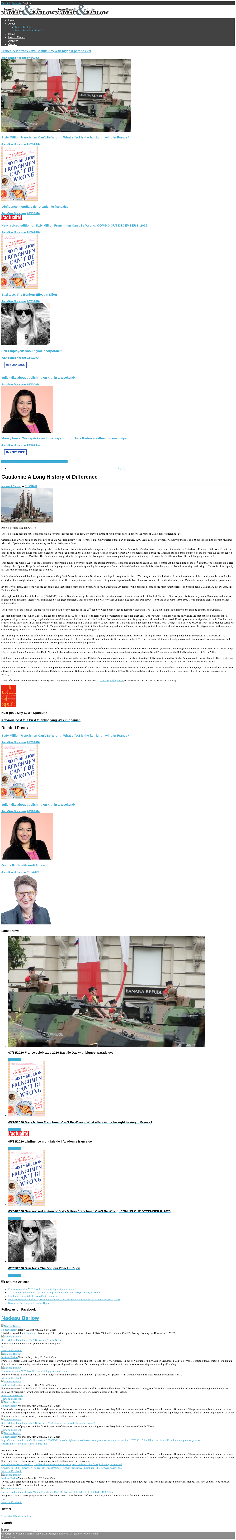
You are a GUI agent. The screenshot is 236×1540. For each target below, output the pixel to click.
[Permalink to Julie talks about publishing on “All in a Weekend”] (27, 431)
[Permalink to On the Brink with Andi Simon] (26, 924)
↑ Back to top (8, 1537)
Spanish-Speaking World (45, 461)
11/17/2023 (33, 872)
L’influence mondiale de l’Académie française (34, 206)
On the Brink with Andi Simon (23, 865)
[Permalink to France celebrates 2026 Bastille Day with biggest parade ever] (66, 130)
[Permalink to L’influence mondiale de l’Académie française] (11, 218)
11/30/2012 (31, 486)
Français (16, 3)
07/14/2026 (33, 57)
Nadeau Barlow (20, 1318)
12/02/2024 (33, 357)
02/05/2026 (33, 301)
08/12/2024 (33, 384)
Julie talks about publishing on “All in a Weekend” (38, 377)
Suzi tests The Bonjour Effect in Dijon (29, 294)
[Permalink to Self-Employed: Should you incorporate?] (15, 371)
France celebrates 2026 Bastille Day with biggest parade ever (46, 51)
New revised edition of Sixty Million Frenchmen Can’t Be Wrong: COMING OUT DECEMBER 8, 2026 (74, 225)
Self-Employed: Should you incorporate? (31, 351)
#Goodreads (30, 1333)
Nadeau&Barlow (11, 486)
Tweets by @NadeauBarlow (16, 1516)
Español (5, 3)
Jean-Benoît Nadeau (13, 57)
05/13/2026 (33, 213)
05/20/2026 (33, 144)
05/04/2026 (33, 232)
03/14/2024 (33, 445)
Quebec (5, 461)
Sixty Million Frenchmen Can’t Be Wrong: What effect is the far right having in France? (65, 137)
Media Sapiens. (92, 1533)
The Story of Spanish (111, 680)
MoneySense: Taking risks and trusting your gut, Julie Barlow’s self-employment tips (64, 438)
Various (63, 461)
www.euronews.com (12, 1395)
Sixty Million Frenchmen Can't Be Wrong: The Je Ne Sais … (34, 1340)
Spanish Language (20, 461)
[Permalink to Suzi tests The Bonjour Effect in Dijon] (25, 344)
